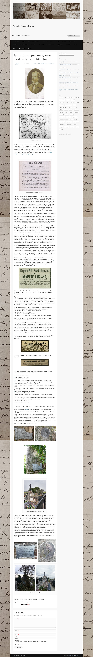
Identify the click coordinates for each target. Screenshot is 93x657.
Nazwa (17, 631)
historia (77, 102)
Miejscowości (60, 45)
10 (14, 394)
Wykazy (75, 45)
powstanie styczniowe (33, 599)
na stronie (27, 409)
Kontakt (30, 48)
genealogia (62, 102)
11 (14, 397)
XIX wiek (57, 41)
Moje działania (22, 48)
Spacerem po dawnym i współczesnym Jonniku (68, 61)
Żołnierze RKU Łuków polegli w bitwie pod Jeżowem (68, 82)
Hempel (72, 102)
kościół (76, 107)
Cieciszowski (71, 97)
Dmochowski (62, 99)
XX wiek (64, 41)
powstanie (69, 117)
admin (18, 63)
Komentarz (17, 619)
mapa (66, 109)
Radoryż (45, 63)
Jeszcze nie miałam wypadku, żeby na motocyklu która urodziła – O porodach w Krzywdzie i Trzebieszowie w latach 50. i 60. (69, 74)
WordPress (78, 655)
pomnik (72, 114)
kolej (26, 599)
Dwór (68, 99)
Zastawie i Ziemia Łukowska (23, 26)
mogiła (61, 112)
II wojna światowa (24, 45)
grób (22, 599)
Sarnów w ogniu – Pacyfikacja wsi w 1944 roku (67, 69)
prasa (71, 119)
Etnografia (33, 45)
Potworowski (62, 117)
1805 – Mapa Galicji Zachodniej (65, 79)
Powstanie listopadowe (33, 41)
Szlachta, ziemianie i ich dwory (46, 45)
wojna (61, 127)
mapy (71, 109)
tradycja (75, 124)
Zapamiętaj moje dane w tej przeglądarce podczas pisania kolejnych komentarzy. (31, 641)
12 (14, 400)
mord (66, 112)
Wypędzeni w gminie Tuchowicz (65, 64)
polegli (67, 114)
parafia (71, 112)
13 (14, 402)
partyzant (62, 114)
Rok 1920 (15, 45)
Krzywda (35, 63)
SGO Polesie (62, 122)
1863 (61, 97)
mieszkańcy (77, 109)
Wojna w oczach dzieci (63, 66)
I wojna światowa (73, 41)
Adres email (17, 635)
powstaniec (42, 599)
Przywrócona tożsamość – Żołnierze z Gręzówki (68, 85)
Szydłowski (62, 124)
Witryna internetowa (17, 639)
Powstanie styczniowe (47, 41)
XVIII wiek (23, 41)
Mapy (14, 48)
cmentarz (16, 599)
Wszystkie (49, 63)
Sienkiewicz (69, 122)
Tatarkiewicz (69, 124)
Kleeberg (70, 107)
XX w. (78, 127)
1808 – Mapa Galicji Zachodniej (65, 77)
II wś (75, 104)
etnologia (73, 99)
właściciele (67, 127)
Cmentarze (68, 45)
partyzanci (76, 112)
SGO (76, 119)
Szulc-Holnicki (76, 122)
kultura (61, 109)
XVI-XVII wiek (15, 41)
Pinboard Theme (71, 655)
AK (65, 97)
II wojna (61, 104)
